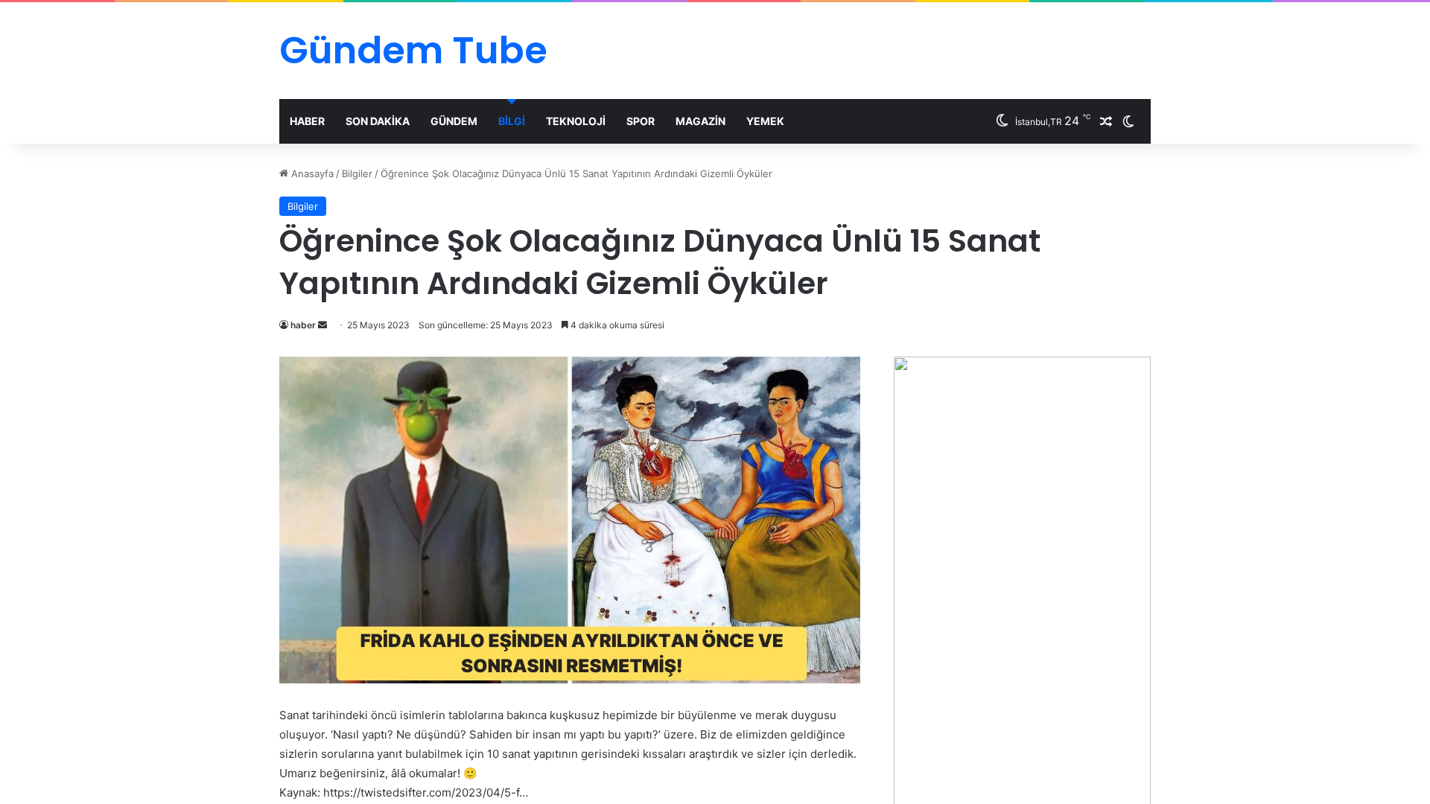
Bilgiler (357, 173)
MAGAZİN (700, 121)
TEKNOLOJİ (576, 121)
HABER (307, 121)
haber (303, 325)
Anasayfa (311, 173)
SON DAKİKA (378, 121)
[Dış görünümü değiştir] (1128, 121)
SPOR (640, 121)
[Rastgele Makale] (1106, 121)
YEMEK (765, 121)
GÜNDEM (453, 121)
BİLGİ (511, 121)
